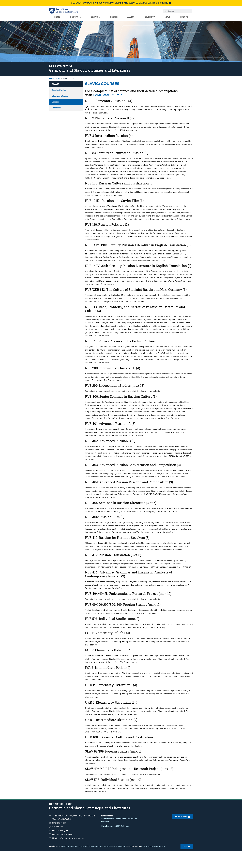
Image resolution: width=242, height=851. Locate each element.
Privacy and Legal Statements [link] (97, 846)
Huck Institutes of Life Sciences (115, 826)
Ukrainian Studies (60, 95)
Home (57, 17)
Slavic (94, 17)
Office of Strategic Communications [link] (153, 846)
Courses (55, 101)
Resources (56, 107)
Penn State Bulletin (108, 95)
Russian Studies (59, 90)
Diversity (150, 17)
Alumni (131, 17)
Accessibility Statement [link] (117, 846)
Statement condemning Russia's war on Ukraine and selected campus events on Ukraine (119, 2)
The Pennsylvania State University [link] (74, 846)
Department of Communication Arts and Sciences (119, 820)
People (113, 17)
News (167, 17)
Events (184, 17)
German (74, 17)
